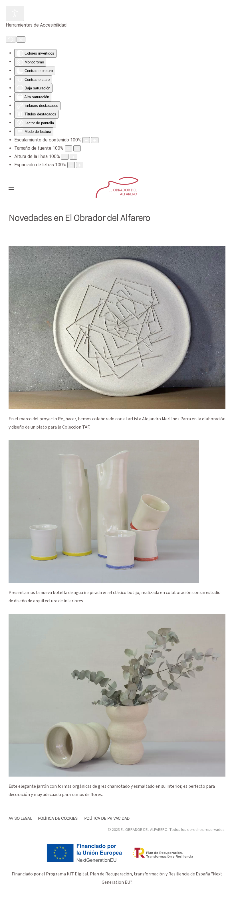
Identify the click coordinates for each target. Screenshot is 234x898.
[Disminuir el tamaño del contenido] (86, 140)
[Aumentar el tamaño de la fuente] (77, 148)
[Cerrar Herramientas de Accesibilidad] (21, 39)
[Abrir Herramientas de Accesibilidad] (15, 13)
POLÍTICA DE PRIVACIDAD (107, 818)
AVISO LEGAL (20, 818)
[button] (11, 188)
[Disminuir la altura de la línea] (64, 157)
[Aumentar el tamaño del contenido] (94, 140)
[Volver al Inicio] (117, 188)
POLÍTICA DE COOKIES (58, 818)
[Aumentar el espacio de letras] (79, 165)
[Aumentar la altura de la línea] (73, 157)
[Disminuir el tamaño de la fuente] (68, 148)
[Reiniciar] (10, 39)
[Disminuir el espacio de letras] (71, 165)
